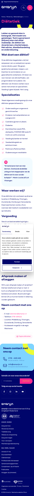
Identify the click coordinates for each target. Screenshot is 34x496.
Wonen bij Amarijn (7, 429)
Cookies (3, 489)
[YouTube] (22, 391)
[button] (23, 7)
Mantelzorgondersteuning (10, 443)
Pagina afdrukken (24, 336)
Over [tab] (27, 231)
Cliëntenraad (5, 457)
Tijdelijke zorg (6, 432)
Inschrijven (26, 381)
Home (3, 16)
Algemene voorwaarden (8, 486)
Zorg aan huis (5, 426)
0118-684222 (17, 317)
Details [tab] (17, 231)
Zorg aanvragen (6, 437)
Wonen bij (9, 16)
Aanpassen (15, 267)
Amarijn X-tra (6, 451)
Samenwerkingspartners (9, 463)
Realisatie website (17, 492)
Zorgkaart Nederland (9, 411)
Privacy (19, 486)
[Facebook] (4, 391)
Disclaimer (25, 486)
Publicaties (5, 469)
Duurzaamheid (6, 454)
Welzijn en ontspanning (9, 434)
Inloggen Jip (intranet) (8, 472)
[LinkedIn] (16, 391)
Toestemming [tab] (6, 231)
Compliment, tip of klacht (10, 466)
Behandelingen (18, 16)
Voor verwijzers (6, 440)
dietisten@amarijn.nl (18, 314)
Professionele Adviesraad (9, 460)
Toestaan (17, 262)
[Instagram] (10, 391)
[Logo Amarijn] (8, 8)
